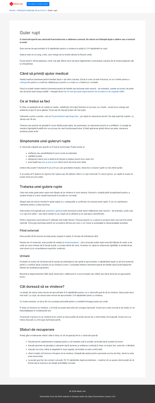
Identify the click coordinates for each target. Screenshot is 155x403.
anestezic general (54, 211)
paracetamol (59, 116)
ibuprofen (74, 116)
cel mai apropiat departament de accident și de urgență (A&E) (95, 91)
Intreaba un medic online (38, 4)
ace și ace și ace (49, 162)
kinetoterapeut (72, 242)
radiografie (25, 82)
